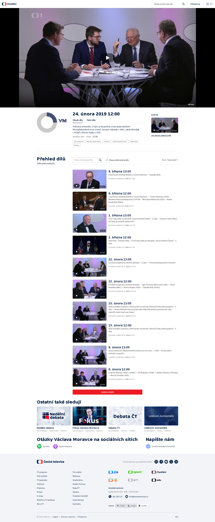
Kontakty (77, 504)
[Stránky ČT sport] (135, 473)
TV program (42, 472)
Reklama (76, 476)
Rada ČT (76, 488)
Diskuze (107, 141)
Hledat (183, 3)
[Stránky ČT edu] (156, 481)
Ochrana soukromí (68, 517)
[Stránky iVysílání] (159, 473)
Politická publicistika (120, 141)
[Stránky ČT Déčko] (112, 481)
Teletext (40, 484)
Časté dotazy (78, 500)
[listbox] (131, 506)
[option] (120, 506)
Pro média (77, 472)
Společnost (133, 141)
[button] (107, 57)
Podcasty (41, 488)
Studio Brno (78, 480)
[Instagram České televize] (156, 462)
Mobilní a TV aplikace (46, 500)
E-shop (40, 496)
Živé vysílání (42, 476)
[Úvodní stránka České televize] (51, 462)
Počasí (39, 492)
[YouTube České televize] (166, 462)
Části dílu (91, 120)
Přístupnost (82, 517)
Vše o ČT (40, 504)
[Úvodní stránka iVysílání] (11, 3)
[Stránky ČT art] (133, 481)
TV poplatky (42, 480)
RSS (176, 517)
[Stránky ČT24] (113, 473)
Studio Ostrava (79, 484)
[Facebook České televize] (161, 462)
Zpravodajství (78, 141)
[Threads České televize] (176, 462)
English (55, 517)
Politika (76, 145)
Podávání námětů (80, 496)
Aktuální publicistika (94, 141)
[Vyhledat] (100, 160)
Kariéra (76, 492)
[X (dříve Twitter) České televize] (171, 462)
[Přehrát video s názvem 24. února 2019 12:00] (107, 57)
